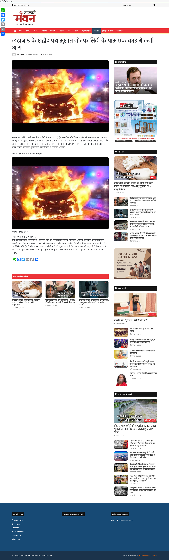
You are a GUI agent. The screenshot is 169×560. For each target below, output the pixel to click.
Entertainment (18, 531)
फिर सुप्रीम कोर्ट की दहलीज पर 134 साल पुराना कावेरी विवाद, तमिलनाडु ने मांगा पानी (135, 429)
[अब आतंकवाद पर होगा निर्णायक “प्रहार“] (121, 332)
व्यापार (52, 31)
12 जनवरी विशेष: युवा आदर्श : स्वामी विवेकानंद (142, 351)
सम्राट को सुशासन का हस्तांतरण (130, 320)
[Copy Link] (2, 29)
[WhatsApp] (2, 10)
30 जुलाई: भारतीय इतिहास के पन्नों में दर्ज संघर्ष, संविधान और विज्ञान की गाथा (143, 490)
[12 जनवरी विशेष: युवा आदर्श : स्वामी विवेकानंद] (121, 354)
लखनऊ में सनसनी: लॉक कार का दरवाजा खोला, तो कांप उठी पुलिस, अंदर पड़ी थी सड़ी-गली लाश (142, 224)
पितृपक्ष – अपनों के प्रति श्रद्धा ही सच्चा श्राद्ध (143, 374)
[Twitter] (2, 19)
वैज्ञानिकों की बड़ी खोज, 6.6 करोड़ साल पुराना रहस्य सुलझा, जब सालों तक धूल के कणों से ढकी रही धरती (143, 466)
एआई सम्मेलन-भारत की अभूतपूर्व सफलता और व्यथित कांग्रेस (142, 340)
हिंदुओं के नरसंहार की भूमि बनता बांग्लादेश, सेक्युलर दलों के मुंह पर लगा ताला (142, 364)
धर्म (69, 31)
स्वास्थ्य (44, 31)
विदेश (28, 31)
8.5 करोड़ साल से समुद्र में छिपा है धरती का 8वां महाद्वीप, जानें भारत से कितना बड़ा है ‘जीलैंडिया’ (142, 455)
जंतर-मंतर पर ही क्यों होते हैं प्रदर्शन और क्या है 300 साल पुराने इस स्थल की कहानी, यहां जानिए (143, 478)
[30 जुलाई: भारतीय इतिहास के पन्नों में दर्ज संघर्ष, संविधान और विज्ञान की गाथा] (121, 491)
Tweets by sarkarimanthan (122, 520)
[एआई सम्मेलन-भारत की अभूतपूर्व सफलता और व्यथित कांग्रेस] (121, 343)
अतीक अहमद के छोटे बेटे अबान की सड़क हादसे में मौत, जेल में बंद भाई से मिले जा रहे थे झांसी (143, 235)
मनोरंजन (61, 31)
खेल (76, 31)
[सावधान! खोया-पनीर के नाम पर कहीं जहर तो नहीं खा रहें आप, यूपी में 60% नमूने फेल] (27, 289)
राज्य (35, 31)
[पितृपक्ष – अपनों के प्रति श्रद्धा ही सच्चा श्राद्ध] (121, 379)
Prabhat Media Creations (148, 556)
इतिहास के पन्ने (107, 31)
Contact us (17, 535)
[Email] (2, 24)
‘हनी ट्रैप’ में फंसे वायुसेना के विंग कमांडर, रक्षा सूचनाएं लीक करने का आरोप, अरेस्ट (94, 302)
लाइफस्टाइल (86, 31)
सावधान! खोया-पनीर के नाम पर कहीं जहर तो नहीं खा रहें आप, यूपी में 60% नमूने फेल (25, 302)
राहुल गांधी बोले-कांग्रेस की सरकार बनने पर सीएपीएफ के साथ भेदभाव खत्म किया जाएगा (133, 88)
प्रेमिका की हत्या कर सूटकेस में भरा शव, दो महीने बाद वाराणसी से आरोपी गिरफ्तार (60, 301)
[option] (135, 80)
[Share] (2, 33)
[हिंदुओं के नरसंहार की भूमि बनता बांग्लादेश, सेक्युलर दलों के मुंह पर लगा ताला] (121, 364)
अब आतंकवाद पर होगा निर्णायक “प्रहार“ (141, 330)
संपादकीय (119, 31)
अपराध (96, 31)
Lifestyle (15, 528)
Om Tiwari (20, 55)
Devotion (16, 524)
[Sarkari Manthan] (24, 18)
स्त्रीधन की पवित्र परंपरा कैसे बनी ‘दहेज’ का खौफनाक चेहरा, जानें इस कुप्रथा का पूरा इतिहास (142, 443)
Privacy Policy (18, 520)
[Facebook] (2, 15)
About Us (16, 539)
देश (20, 31)
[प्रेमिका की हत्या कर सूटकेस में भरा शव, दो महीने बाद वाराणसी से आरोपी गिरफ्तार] (60, 289)
